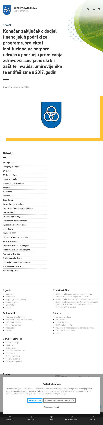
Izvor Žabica (8, 229)
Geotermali (8, 195)
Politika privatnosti (51, 407)
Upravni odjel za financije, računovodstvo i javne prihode (77, 299)
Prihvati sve (35, 400)
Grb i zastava (10, 305)
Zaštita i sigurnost (11, 270)
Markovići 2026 (9, 233)
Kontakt (9, 307)
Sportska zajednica (13, 359)
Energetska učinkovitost (13, 183)
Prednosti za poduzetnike (15, 317)
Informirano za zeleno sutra (15, 220)
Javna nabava (60, 319)
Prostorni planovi (10, 241)
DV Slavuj (7, 171)
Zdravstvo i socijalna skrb (15, 350)
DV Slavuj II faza (10, 175)
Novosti (7, 25)
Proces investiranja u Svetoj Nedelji (19, 319)
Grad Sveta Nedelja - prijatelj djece (18, 208)
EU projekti (8, 191)
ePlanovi (6, 187)
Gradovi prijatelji (12, 302)
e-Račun (59, 333)
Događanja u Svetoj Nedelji (16, 299)
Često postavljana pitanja (65, 330)
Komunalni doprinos (13, 322)
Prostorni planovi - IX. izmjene (16, 245)
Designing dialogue (11, 167)
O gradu (7, 290)
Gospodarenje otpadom (13, 204)
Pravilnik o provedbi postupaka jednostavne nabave (75, 328)
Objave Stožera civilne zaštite (15, 237)
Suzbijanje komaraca (12, 266)
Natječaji (57, 313)
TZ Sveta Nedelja (12, 342)
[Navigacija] (94, 9)
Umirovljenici (10, 348)
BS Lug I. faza (8, 162)
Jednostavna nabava (63, 317)
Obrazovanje (10, 353)
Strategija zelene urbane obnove (17, 262)
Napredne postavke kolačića (59, 400)
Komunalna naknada (13, 325)
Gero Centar (8, 200)
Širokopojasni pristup (12, 258)
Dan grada (9, 294)
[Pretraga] (99, 9)
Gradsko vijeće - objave (13, 216)
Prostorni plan (11, 328)
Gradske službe (61, 290)
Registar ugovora (62, 322)
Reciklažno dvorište (11, 254)
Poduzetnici (9, 313)
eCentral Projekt (10, 179)
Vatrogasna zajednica (14, 361)
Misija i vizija (10, 297)
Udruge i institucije (12, 339)
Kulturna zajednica (13, 356)
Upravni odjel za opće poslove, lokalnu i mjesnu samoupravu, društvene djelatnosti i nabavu (74, 295)
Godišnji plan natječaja (64, 325)
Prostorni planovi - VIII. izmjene (16, 250)
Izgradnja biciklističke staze (15, 225)
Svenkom (9, 345)
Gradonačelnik (9, 212)
